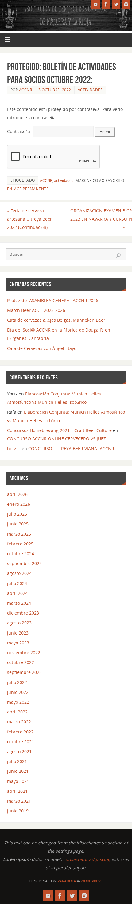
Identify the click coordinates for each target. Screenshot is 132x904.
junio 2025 (18, 524)
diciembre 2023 (23, 613)
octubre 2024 (20, 553)
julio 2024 (17, 583)
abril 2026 (17, 494)
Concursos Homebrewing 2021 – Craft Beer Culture (59, 430)
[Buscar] (118, 256)
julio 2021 (17, 761)
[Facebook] (106, 4)
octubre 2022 (20, 662)
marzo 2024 (19, 603)
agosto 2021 (19, 751)
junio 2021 (18, 771)
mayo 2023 (18, 643)
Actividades (90, 89)
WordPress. (92, 881)
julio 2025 (17, 514)
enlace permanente (28, 188)
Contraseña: (20, 131)
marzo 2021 (19, 801)
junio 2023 (18, 633)
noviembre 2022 (23, 652)
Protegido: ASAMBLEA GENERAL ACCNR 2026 (52, 300)
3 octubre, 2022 (54, 89)
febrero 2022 (20, 732)
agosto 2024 (19, 573)
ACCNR (25, 89)
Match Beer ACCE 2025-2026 (36, 310)
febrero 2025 (20, 544)
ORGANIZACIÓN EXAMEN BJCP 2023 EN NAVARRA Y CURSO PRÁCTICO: (101, 219)
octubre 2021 (20, 742)
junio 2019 (18, 811)
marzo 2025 (19, 534)
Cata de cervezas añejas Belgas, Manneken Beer (56, 320)
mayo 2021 (18, 781)
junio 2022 (18, 692)
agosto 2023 (19, 623)
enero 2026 (18, 504)
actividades (63, 180)
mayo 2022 (18, 702)
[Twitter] (116, 4)
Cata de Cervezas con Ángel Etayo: (42, 348)
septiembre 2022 (24, 672)
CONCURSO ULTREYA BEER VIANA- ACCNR (71, 448)
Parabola (66, 881)
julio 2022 (17, 682)
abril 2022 (17, 712)
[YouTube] (95, 4)
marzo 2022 (19, 722)
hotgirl (14, 448)
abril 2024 (17, 593)
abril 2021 (17, 791)
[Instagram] (126, 4)
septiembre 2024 (24, 563)
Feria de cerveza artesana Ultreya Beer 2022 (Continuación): (29, 219)
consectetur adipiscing (86, 859)
